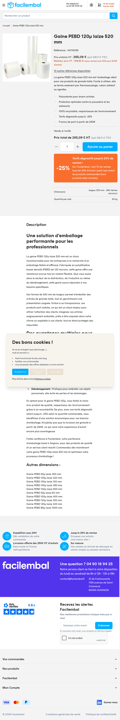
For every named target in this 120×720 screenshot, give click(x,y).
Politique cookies (42, 379)
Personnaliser (55, 372)
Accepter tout (20, 372)
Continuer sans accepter (37, 372)
